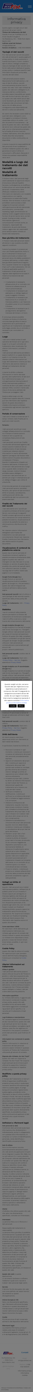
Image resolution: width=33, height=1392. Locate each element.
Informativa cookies (20, 703)
